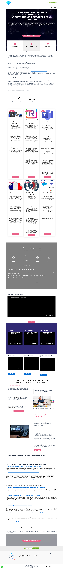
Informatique (19, 7)
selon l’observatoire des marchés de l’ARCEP (39, 71)
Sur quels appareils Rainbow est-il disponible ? (20, 505)
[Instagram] (54, 7)
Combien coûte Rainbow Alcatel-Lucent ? (18, 521)
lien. (37, 282)
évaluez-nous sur (11, 559)
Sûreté (24, 7)
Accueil (7, 7)
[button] (9, 7)
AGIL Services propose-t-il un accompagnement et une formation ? (25, 512)
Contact (34, 7)
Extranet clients (39, 7)
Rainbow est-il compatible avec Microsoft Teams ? (21, 479)
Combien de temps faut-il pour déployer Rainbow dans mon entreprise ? (27, 487)
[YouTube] (56, 7)
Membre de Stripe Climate (37, 560)
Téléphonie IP (35, 557)
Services (29, 7)
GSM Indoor (35, 555)
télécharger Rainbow (17, 397)
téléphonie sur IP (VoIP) (12, 407)
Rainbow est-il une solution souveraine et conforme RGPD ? (23, 472)
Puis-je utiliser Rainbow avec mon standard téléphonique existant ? (25, 495)
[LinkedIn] (50, 566)
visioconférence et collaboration (47, 469)
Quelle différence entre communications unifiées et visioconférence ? (26, 466)
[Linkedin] (55, 7)
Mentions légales (49, 553)
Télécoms (12, 7)
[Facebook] (51, 7)
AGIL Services (14, 2)
